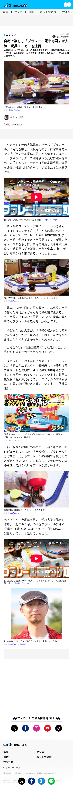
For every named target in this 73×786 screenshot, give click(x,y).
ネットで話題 (48, 11)
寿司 (7, 124)
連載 (31, 11)
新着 (5, 11)
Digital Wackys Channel (16, 644)
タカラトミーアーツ (15, 440)
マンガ (19, 11)
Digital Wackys (14, 110)
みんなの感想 (63, 37)
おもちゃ (16, 124)
